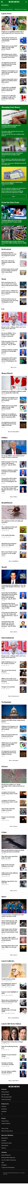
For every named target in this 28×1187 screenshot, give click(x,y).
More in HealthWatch (13, 561)
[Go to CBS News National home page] (14, 2)
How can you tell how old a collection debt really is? (12, 135)
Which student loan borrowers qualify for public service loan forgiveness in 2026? (12, 191)
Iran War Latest (5, 1094)
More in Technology (13, 760)
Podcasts (3, 1140)
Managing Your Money (7, 9)
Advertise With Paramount (8, 1157)
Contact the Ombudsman (8, 1167)
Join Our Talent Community (8, 1160)
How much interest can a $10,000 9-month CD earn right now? (13, 164)
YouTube (3, 1106)
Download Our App (6, 1143)
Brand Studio (4, 1145)
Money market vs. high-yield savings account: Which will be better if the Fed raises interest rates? (13, 160)
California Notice (5, 1123)
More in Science (13, 826)
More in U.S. (13, 367)
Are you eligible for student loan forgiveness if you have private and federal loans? (13, 189)
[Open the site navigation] (5, 1)
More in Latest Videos (13, 1080)
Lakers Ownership (6, 1099)
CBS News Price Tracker (20, 9)
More (13, 196)
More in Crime (13, 890)
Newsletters (4, 1138)
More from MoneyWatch (13, 431)
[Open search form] (26, 1)
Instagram (4, 1111)
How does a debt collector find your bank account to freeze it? (12, 132)
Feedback (4, 1165)
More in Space (13, 955)
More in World (13, 631)
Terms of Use (4, 1128)
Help (2, 1162)
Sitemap (3, 1148)
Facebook (4, 1109)
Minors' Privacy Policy (7, 1131)
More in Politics (13, 496)
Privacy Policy (5, 1121)
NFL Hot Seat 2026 (6, 1097)
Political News (5, 1092)
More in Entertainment (13, 696)
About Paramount (6, 1155)
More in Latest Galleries (13, 1017)
